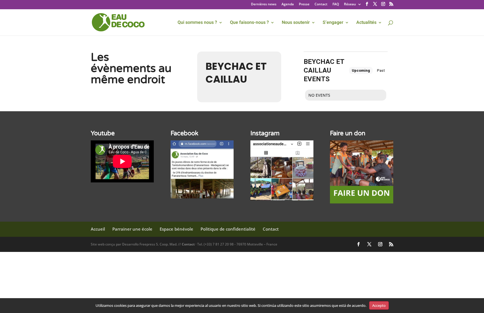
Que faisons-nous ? (249, 23)
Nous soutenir (296, 23)
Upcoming (361, 70)
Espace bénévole (176, 229)
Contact (321, 4)
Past (381, 70)
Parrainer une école (132, 229)
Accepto (379, 305)
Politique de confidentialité (228, 229)
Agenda (287, 4)
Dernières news (263, 4)
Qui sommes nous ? (197, 23)
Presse (304, 4)
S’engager (333, 23)
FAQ (335, 4)
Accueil (98, 229)
